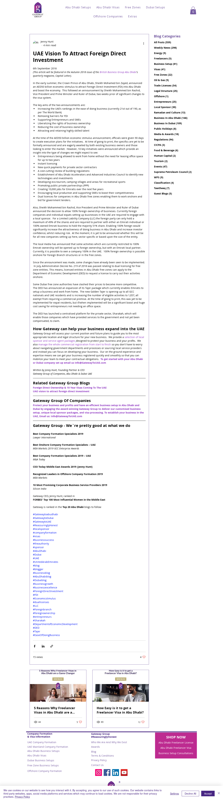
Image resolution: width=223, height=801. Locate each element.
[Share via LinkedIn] (43, 646)
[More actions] (143, 43)
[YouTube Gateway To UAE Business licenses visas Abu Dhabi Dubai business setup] (124, 772)
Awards (95, 746)
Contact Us (97, 765)
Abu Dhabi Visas (36, 755)
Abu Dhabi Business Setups (43, 751)
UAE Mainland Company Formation (47, 746)
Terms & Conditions (102, 755)
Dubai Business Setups (40, 760)
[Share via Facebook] (34, 646)
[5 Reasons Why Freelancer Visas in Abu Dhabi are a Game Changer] (58, 686)
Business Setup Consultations (176, 753)
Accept (208, 793)
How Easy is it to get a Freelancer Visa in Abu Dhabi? (120, 710)
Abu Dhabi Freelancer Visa (175, 747)
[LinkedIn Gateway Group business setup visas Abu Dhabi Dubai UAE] (115, 772)
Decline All (190, 793)
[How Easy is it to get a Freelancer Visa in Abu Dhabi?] (121, 686)
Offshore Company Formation (44, 771)
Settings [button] (174, 793)
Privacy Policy (99, 760)
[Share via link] (51, 646)
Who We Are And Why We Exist (109, 742)
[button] (78, 7)
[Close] (219, 793)
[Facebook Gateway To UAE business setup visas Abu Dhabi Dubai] (107, 772)
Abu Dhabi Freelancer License (176, 742)
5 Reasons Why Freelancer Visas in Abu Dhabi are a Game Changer (54, 710)
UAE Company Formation (41, 742)
